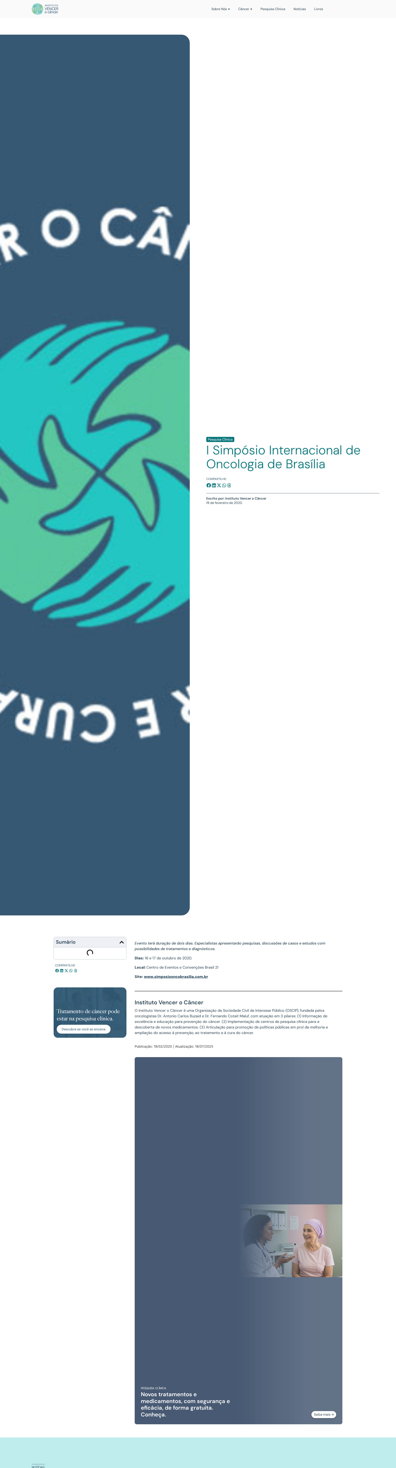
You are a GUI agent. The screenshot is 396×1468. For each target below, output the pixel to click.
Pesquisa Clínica (220, 439)
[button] (208, 485)
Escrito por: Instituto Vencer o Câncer (236, 498)
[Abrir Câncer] (251, 9)
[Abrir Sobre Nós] (229, 9)
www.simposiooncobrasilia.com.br (176, 976)
